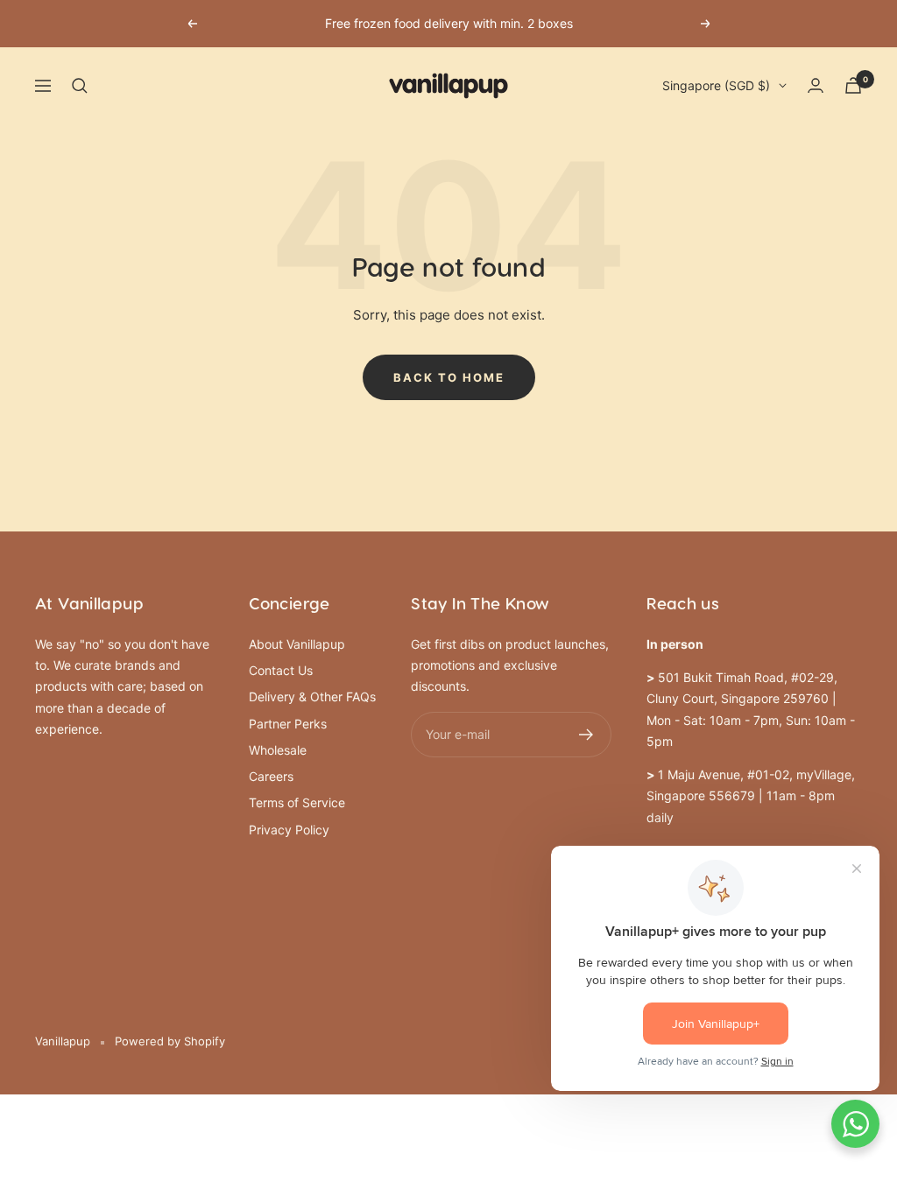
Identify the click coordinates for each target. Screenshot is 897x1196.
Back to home (449, 377)
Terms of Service (297, 802)
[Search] (80, 86)
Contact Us (281, 670)
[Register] (586, 734)
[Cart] (853, 85)
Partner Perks (288, 723)
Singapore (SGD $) (716, 85)
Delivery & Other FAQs (312, 696)
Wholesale (278, 749)
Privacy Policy (289, 829)
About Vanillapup (297, 644)
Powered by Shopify (170, 1041)
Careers (271, 776)
